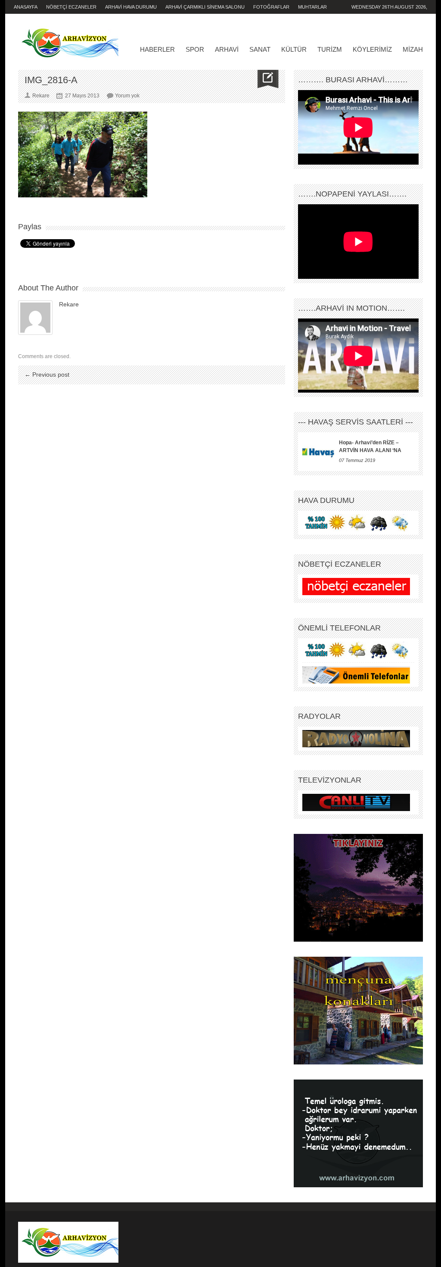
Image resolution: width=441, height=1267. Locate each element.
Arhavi (227, 49)
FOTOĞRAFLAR (271, 6)
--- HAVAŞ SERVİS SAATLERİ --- (355, 422)
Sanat (259, 49)
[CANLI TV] (356, 802)
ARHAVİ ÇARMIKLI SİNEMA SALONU (205, 6)
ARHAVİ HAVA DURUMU (131, 6)
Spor (195, 49)
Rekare (69, 304)
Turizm (329, 49)
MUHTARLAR (312, 6)
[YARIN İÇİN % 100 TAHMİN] (356, 523)
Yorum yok (127, 96)
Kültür (294, 49)
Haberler (157, 49)
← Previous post (47, 374)
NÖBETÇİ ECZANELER (71, 6)
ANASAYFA (25, 6)
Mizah (413, 49)
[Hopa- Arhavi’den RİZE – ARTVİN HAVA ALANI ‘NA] (318, 452)
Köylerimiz (372, 49)
